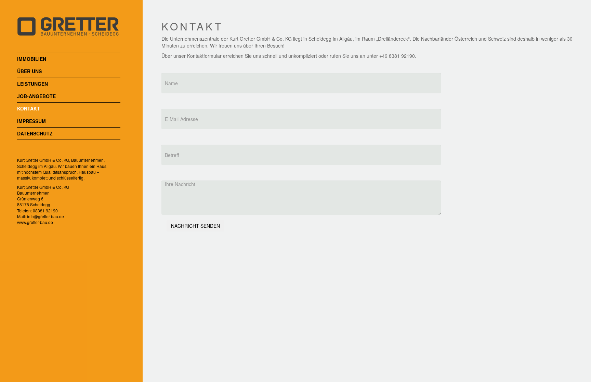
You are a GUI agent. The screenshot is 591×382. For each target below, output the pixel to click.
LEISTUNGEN (32, 84)
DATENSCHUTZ (35, 133)
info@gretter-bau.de (45, 216)
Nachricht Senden (195, 225)
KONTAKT (28, 108)
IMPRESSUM (31, 121)
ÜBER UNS (29, 71)
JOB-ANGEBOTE (36, 96)
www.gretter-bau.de (35, 222)
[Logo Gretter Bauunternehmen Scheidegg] (68, 17)
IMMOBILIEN (31, 59)
